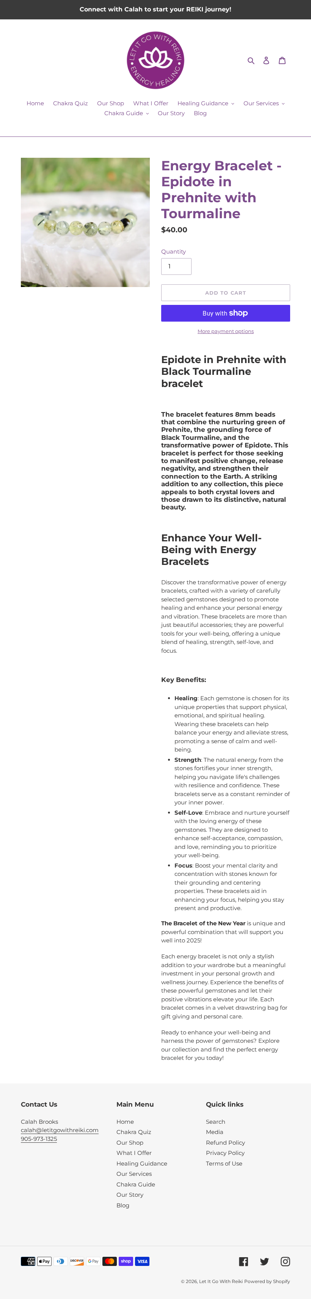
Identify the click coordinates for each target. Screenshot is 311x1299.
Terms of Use (224, 1163)
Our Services (134, 1173)
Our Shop (129, 1142)
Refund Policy (225, 1142)
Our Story (129, 1194)
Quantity (173, 251)
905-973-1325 (39, 1138)
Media (214, 1132)
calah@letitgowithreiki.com (60, 1130)
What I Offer (134, 1152)
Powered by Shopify (267, 1281)
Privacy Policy (225, 1152)
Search (215, 1121)
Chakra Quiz (133, 1132)
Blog (122, 1205)
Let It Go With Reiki (221, 1281)
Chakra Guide (135, 1184)
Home (125, 1121)
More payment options (226, 331)
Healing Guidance (141, 1163)
